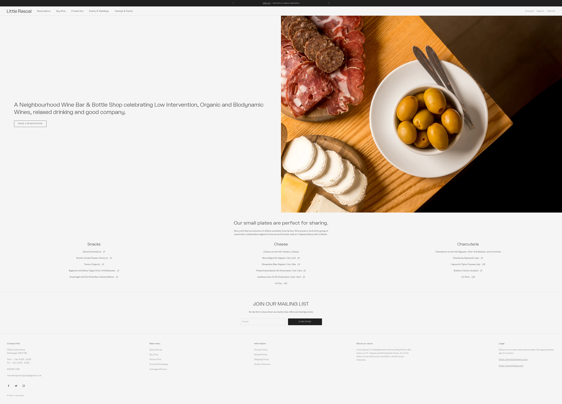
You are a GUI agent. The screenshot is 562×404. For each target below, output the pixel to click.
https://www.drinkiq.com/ (511, 366)
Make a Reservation (30, 123)
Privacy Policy (261, 350)
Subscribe (305, 322)
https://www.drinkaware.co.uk (513, 359)
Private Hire (77, 11)
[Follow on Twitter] (16, 385)
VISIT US (266, 3)
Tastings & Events (124, 11)
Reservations (43, 11)
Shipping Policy (261, 359)
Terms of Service (262, 364)
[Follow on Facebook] (8, 385)
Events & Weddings (99, 11)
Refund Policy (260, 355)
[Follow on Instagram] (23, 385)
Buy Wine (61, 11)
